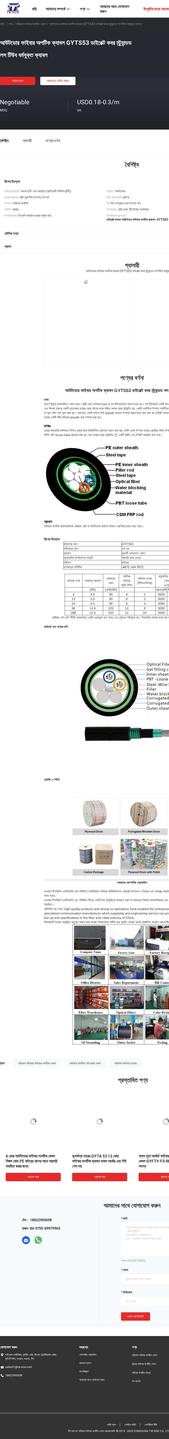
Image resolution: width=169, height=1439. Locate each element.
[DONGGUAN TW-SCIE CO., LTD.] (13, 8)
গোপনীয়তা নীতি (150, 1424)
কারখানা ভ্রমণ (85, 1363)
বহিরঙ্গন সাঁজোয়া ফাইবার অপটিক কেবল (37, 1063)
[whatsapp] (38, 1240)
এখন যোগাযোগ (135, 1316)
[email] (26, 1240)
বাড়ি (2, 24)
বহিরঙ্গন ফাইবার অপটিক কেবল (31, 24)
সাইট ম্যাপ (111, 1424)
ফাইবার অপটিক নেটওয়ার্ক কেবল (85, 1063)
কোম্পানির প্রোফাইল (87, 1354)
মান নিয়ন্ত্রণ (84, 1371)
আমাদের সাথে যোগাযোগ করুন (91, 1379)
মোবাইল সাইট (130, 1424)
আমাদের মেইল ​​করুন (58, 81)
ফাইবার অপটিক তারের (141, 1372)
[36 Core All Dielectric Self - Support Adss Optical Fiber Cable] (86, 322)
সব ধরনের (136, 1381)
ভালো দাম (17, 81)
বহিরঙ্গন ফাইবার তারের (126, 1063)
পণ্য (11, 24)
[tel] (51, 1240)
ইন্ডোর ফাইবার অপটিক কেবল (144, 1364)
